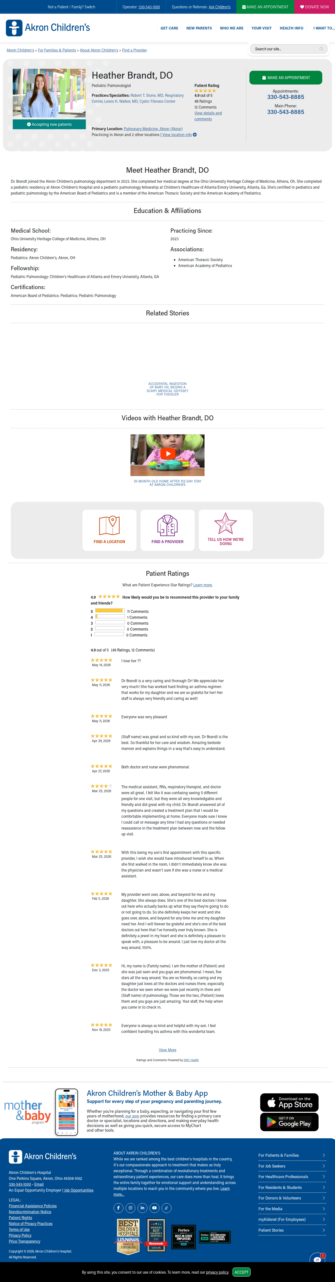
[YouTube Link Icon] (154, 1208)
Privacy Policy (20, 1235)
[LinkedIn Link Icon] (142, 1208)
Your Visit (262, 27)
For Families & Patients (57, 50)
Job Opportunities (78, 1190)
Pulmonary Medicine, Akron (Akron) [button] (153, 128)
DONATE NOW (316, 6)
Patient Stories (270, 1230)
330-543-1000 (149, 6)
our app (132, 1116)
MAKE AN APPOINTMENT (267, 6)
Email (39, 1184)
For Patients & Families (278, 1155)
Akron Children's (20, 50)
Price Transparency (24, 1241)
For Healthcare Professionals (283, 1176)
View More (167, 1049)
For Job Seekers (271, 1166)
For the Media (270, 1208)
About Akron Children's (99, 50)
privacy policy (217, 1272)
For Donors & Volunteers (279, 1197)
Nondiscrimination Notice (30, 1211)
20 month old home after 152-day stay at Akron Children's (167, 483)
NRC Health (191, 1060)
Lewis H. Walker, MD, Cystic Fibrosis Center (139, 101)
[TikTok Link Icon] (166, 1208)
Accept (241, 1272)
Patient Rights (20, 1217)
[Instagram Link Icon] (130, 1208)
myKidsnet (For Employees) (282, 1219)
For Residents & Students (280, 1187)
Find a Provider (134, 50)
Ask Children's (220, 6)
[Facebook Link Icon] (118, 1208)
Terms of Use (19, 1229)
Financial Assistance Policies (33, 1205)
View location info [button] (179, 134)
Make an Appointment (288, 77)
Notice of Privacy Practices (30, 1223)
